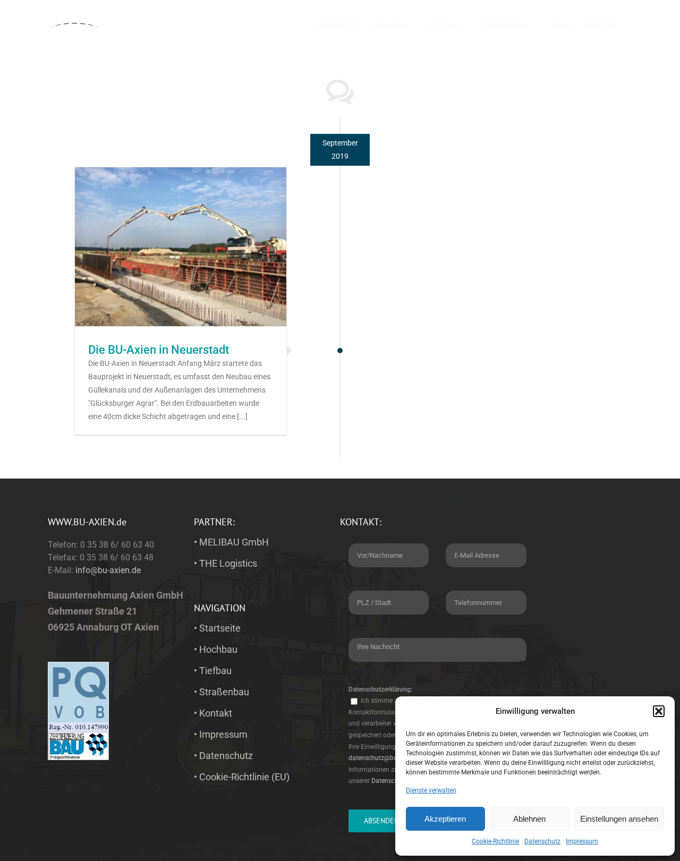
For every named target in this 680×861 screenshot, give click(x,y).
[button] (658, 711)
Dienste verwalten (431, 790)
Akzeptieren (445, 818)
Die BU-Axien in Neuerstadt (158, 349)
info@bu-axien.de (108, 570)
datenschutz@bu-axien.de (385, 758)
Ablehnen (529, 818)
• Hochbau (215, 649)
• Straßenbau (221, 691)
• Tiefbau (213, 670)
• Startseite (217, 628)
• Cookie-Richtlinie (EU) (242, 776)
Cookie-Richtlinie (495, 841)
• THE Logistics (225, 563)
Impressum (582, 841)
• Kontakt (213, 713)
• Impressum (221, 734)
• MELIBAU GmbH (231, 542)
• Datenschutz (223, 755)
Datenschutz (542, 841)
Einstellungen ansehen (619, 818)
